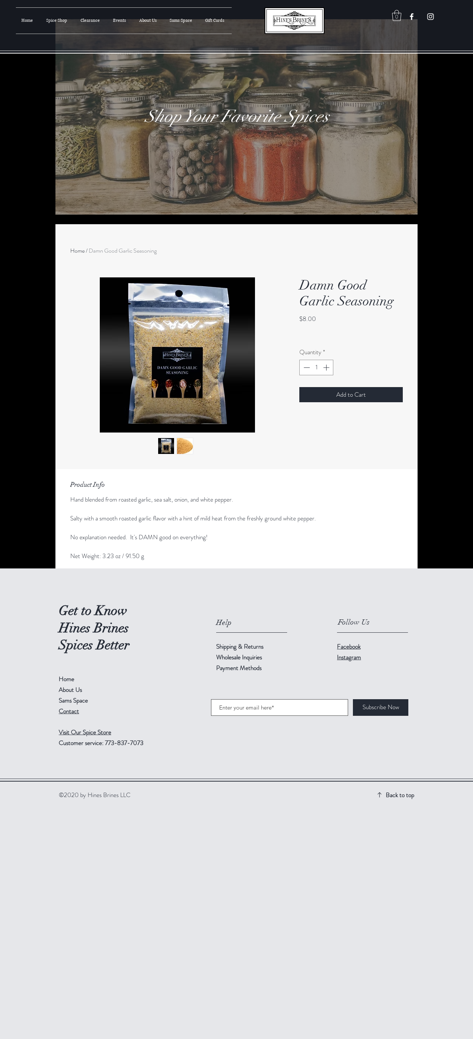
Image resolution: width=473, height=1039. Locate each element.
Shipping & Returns (240, 646)
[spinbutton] (316, 367)
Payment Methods (239, 667)
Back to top (400, 794)
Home (77, 250)
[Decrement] (306, 367)
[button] (396, 15)
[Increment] (327, 367)
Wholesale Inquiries (239, 657)
